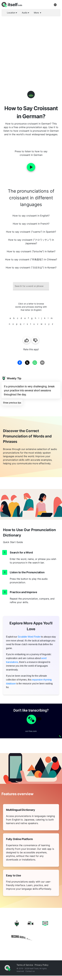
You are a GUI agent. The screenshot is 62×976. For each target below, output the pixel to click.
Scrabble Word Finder (29, 636)
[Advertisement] (31, 48)
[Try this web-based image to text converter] (31, 721)
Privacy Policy (41, 965)
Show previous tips (12, 402)
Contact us (30, 971)
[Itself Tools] (31, 931)
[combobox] (31, 286)
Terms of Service (25, 965)
